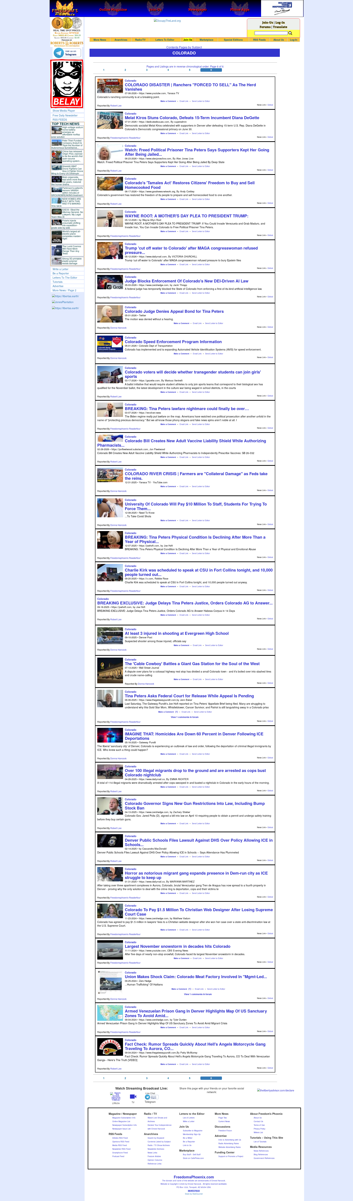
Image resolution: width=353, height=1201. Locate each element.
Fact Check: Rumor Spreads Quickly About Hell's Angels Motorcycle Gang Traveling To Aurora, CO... (195, 1046)
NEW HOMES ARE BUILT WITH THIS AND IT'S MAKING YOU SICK (66, 202)
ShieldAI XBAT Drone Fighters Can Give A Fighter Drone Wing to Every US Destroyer (67, 170)
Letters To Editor (164, 39)
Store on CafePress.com (193, 1158)
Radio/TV (140, 39)
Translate (280, 27)
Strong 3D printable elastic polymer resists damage (72, 261)
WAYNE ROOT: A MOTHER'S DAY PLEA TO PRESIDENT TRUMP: (186, 216)
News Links (152, 1152)
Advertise (58, 286)
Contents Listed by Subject (159, 1141)
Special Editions (233, 39)
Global (270, 105)
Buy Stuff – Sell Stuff (191, 1154)
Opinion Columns (155, 1160)
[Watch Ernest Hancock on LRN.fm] (116, 1096)
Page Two (222, 1117)
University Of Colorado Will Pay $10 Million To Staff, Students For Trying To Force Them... (196, 506)
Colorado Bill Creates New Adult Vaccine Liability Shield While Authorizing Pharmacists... (181, 443)
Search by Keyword (156, 1138)
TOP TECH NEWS (65, 123)
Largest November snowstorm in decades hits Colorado (177, 946)
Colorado (130, 80)
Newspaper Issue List (121, 1128)
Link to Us (187, 1145)
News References (261, 1151)
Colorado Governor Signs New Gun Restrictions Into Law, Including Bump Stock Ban (195, 805)
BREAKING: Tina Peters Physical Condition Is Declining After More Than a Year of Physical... (195, 539)
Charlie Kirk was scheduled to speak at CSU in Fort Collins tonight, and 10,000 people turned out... (199, 572)
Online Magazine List (121, 1121)
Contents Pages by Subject (184, 47)
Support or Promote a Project (230, 1156)
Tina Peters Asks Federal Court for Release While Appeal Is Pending (189, 696)
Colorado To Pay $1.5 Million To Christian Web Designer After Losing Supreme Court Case (199, 912)
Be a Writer (187, 1138)
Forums (265, 27)
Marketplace (206, 39)
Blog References (261, 1154)
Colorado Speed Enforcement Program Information (173, 341)
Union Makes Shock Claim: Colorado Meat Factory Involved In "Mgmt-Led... (196, 976)
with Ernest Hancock (156, 1128)
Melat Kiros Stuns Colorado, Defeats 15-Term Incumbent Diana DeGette (192, 117)
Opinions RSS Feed (120, 1141)
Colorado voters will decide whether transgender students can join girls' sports (193, 374)
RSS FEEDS (60, 119)
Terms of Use (259, 1125)
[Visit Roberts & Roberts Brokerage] (66, 23)
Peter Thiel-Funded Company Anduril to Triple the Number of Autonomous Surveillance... (67, 144)
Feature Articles (154, 1156)
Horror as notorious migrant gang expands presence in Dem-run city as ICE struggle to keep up (196, 875)
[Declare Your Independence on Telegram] (67, 53)
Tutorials (58, 282)
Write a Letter (60, 269)
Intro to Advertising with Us (229, 1139)
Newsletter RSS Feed (121, 1149)
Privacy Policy (259, 1128)
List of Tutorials (260, 1141)
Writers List (258, 1132)
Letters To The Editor (65, 277)
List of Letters (189, 1117)
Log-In (280, 22)
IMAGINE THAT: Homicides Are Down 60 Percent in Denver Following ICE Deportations (194, 736)
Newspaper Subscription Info (124, 1125)
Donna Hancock (118, 327)
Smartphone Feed (120, 1152)
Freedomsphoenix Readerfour (125, 137)
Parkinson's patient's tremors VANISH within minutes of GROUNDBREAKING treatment (67, 191)
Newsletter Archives (156, 1149)
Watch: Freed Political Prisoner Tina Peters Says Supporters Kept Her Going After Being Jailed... (197, 152)
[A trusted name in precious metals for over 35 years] (66, 43)
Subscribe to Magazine (192, 1130)
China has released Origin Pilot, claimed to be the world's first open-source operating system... (72, 156)
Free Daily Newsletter (65, 115)
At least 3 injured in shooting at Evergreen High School (177, 633)
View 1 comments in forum (185, 717)
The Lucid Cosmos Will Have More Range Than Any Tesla (71, 250)
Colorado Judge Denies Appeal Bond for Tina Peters (174, 311)
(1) (176, 711)
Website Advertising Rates (229, 1147)
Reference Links (154, 1163)
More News (100, 39)
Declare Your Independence (160, 1125)
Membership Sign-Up (192, 1134)
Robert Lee (116, 105)
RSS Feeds (259, 39)
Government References (264, 1158)
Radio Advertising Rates (228, 1143)
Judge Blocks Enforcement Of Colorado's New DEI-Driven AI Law (186, 281)
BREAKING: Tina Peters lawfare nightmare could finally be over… (187, 408)
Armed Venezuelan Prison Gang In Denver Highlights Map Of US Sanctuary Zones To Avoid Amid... (196, 1013)
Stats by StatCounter (194, 1194)
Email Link (184, 101)
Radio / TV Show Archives (159, 1145)
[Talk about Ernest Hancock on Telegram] (150, 1097)
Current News (224, 1121)
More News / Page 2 (64, 290)
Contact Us (258, 1121)
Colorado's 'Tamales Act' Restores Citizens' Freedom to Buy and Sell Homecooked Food (190, 185)
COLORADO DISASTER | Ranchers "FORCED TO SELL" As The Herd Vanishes (190, 87)
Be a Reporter (61, 273)
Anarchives (121, 39)
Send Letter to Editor (201, 101)
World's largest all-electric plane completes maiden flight (71, 235)
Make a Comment (168, 101)
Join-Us (267, 22)
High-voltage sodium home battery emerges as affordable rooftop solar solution (67, 132)
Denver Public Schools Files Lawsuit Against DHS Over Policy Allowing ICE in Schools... (199, 842)
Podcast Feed (118, 1156)
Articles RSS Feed (120, 1138)
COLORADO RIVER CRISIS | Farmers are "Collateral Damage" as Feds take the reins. (196, 476)
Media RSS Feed (119, 1145)
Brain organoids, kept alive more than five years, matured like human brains (67, 180)
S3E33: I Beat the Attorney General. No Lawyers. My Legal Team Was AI (67, 213)
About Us (278, 39)
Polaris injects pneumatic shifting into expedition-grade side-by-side (66, 224)
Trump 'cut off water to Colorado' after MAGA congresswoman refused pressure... (191, 250)
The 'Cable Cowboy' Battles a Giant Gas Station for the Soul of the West (192, 663)
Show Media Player (64, 110)
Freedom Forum (225, 1130)
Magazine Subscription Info (124, 1117)
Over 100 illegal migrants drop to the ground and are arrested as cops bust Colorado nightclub (195, 772)
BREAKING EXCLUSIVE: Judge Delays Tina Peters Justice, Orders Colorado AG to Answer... (185, 603)
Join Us (187, 39)
